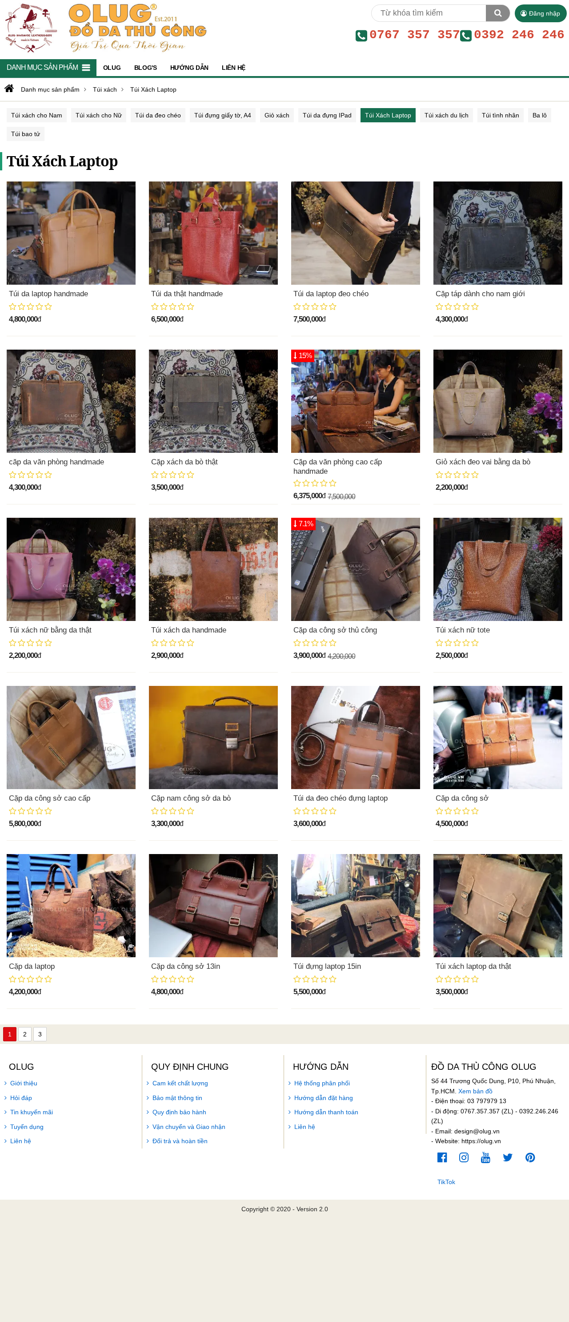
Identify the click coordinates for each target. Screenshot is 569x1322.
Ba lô (540, 115)
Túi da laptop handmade (48, 294)
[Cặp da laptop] (71, 905)
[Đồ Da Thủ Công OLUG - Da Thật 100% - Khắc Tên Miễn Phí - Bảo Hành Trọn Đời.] (104, 27)
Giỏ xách (276, 115)
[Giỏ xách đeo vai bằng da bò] (497, 401)
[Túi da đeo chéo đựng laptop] (355, 737)
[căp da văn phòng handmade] (71, 401)
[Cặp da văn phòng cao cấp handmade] (355, 401)
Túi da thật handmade (187, 294)
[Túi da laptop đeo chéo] (355, 233)
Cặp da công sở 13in (185, 966)
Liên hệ (20, 1141)
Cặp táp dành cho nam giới (480, 294)
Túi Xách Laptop (388, 115)
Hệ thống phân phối (322, 1083)
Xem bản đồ (475, 1091)
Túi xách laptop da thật (473, 966)
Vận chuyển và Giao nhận (188, 1126)
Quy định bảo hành (179, 1112)
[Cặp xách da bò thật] (213, 401)
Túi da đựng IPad (327, 115)
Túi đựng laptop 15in (327, 966)
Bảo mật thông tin (177, 1097)
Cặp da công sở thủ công (335, 630)
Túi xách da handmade (188, 630)
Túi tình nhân (500, 115)
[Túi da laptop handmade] (71, 233)
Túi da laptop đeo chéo (331, 294)
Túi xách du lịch (447, 115)
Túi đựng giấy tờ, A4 (222, 115)
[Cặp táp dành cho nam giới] (497, 233)
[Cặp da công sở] (497, 737)
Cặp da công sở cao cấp (49, 798)
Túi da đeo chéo (158, 115)
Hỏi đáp (21, 1097)
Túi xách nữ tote (463, 630)
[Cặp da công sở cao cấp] (71, 737)
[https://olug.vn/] (8, 88)
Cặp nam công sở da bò (191, 798)
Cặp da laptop (32, 966)
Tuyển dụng (27, 1126)
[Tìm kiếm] (498, 13)
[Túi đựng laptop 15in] (355, 905)
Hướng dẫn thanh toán (326, 1112)
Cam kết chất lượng (180, 1083)
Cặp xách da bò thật (184, 462)
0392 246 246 (519, 35)
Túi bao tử (25, 133)
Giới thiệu (23, 1083)
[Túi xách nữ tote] (497, 569)
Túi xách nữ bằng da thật (50, 630)
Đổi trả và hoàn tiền (180, 1141)
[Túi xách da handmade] (213, 569)
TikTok (446, 1181)
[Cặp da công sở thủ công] (355, 569)
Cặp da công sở (462, 798)
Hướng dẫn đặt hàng (323, 1097)
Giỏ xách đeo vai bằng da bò (483, 462)
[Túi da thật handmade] (213, 233)
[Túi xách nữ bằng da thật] (71, 569)
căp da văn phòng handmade (56, 462)
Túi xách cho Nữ (99, 115)
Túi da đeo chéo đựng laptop (340, 798)
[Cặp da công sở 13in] (213, 905)
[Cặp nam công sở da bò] (213, 737)
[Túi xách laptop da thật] (497, 905)
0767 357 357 (414, 35)
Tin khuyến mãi (31, 1112)
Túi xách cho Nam (36, 115)
